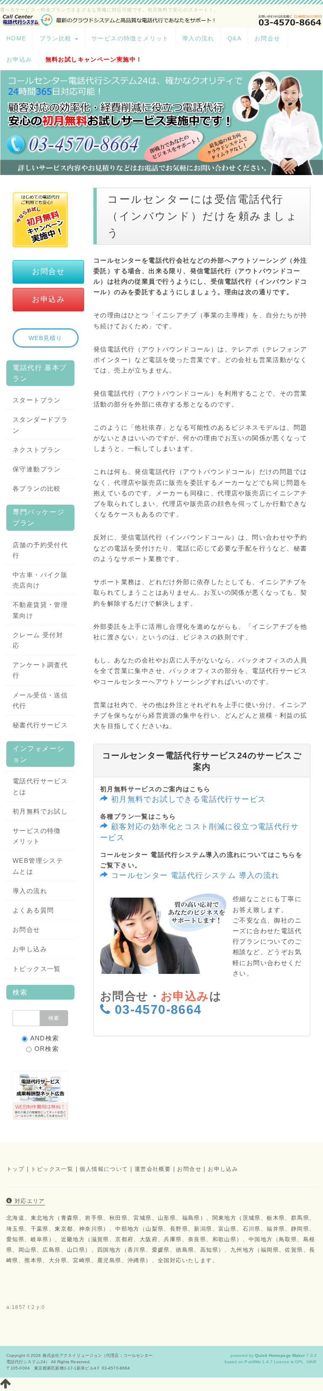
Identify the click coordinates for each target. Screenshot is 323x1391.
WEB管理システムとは (38, 866)
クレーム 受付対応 (38, 640)
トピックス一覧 (37, 968)
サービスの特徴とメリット (130, 38)
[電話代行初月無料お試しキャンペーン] (40, 219)
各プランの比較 (37, 488)
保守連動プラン (37, 469)
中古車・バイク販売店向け (40, 580)
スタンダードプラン (40, 425)
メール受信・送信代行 (40, 700)
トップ (15, 1169)
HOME (16, 38)
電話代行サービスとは (40, 786)
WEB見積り (46, 338)
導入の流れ (198, 38)
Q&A (234, 38)
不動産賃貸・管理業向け (40, 610)
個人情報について (103, 1169)
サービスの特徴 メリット (37, 836)
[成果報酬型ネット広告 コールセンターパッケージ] (40, 1094)
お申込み (19, 59)
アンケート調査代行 (40, 670)
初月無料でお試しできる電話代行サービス (188, 799)
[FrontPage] (161, 19)
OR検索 (46, 1048)
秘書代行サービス (40, 725)
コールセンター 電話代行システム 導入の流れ (195, 875)
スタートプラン (37, 400)
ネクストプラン (37, 449)
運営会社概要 (153, 1169)
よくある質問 (33, 910)
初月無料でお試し (40, 811)
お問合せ (267, 38)
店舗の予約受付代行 (40, 550)
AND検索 (44, 1038)
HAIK (312, 1361)
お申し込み (30, 948)
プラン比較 (57, 38)
